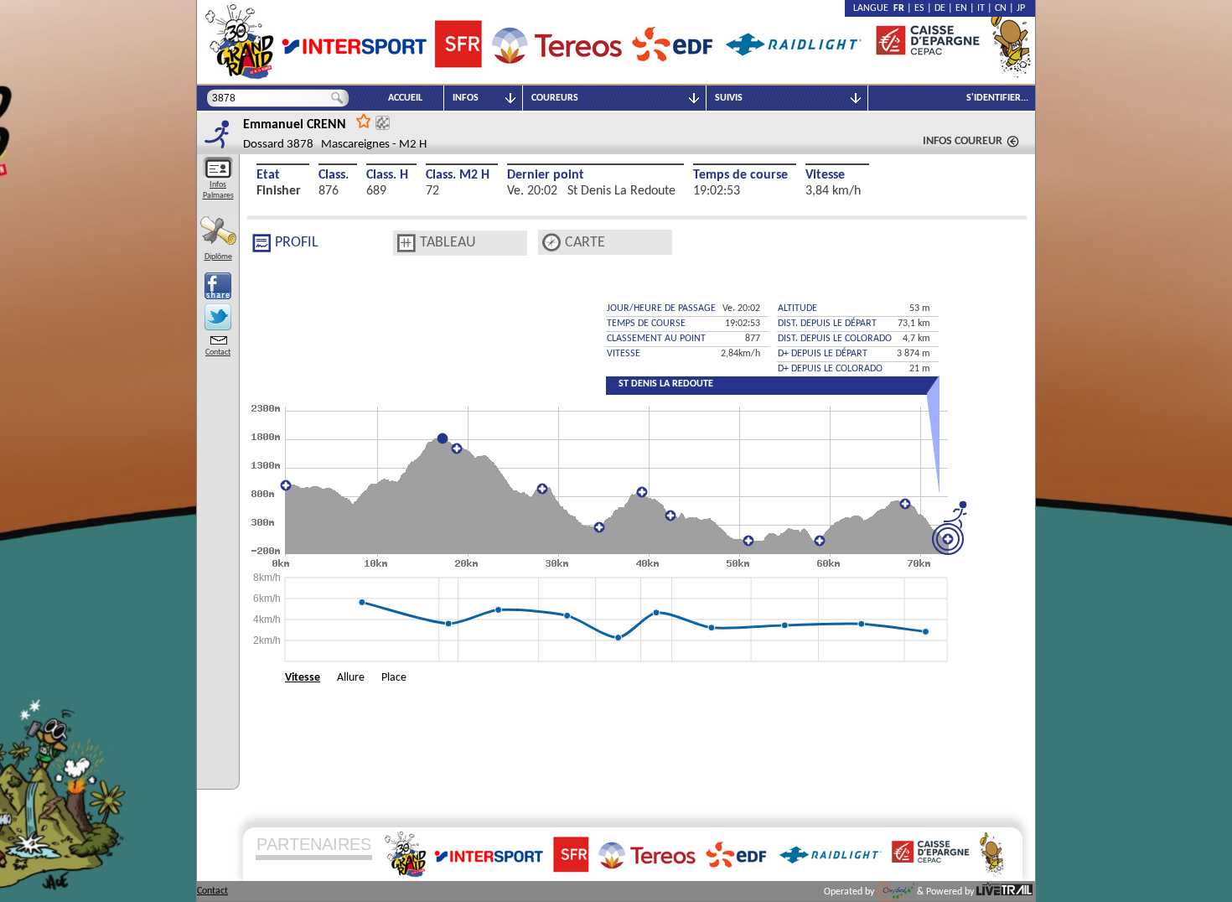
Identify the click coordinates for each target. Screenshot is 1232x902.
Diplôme (218, 257)
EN (961, 8)
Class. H (387, 175)
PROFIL (296, 243)
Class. (333, 175)
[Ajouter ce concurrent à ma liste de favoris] (363, 120)
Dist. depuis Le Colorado (835, 339)
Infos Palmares (218, 190)
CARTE (585, 243)
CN (1001, 8)
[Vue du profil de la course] (261, 243)
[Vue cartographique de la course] (551, 242)
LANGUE (873, 8)
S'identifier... (997, 98)
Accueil (405, 98)
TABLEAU (448, 243)
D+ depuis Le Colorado (830, 369)
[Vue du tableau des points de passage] (406, 243)
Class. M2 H (457, 175)
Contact (217, 352)
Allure (351, 677)
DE (939, 8)
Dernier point (545, 175)
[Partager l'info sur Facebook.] (217, 285)
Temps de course (740, 175)
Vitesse (825, 175)
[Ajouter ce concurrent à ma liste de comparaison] (382, 123)
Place (393, 677)
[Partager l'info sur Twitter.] (217, 316)
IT (981, 8)
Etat (268, 175)
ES (919, 8)
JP (1021, 8)
